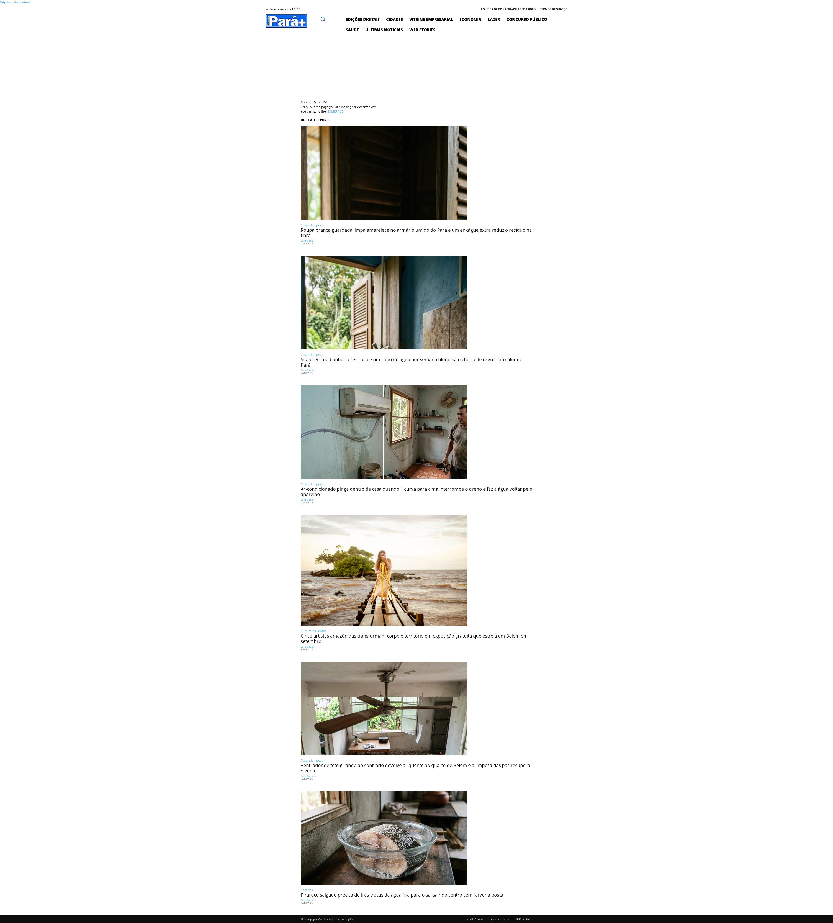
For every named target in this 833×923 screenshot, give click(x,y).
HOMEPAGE (335, 111)
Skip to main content (15, 2)
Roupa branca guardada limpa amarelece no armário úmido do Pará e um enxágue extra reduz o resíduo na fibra (416, 232)
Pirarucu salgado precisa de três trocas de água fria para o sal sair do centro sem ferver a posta (402, 895)
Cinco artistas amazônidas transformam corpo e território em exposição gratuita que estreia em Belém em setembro (414, 638)
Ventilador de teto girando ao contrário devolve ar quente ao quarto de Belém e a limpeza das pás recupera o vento (415, 768)
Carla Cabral (307, 240)
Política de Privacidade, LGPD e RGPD (509, 919)
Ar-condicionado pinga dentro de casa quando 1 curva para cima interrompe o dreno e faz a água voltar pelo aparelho (416, 491)
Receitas (307, 890)
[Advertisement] (416, 67)
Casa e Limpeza (312, 225)
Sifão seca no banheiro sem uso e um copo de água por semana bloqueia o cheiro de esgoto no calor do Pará (412, 362)
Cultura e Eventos (313, 631)
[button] (323, 19)
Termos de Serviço (472, 919)
